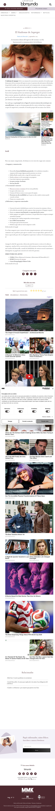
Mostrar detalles (46, 416)
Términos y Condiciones (36, 803)
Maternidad (36, 12)
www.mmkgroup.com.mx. (36, 805)
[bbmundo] (28, 4)
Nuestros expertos (8, 15)
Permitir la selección (27, 421)
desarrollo (14, 295)
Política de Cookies (27, 803)
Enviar (36, 750)
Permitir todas (44, 421)
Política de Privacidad (18, 803)
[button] (5, 4)
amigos (48, 105)
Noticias (46, 12)
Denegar (10, 421)
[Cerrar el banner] (52, 388)
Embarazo (5, 12)
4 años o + (27, 28)
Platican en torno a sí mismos (17, 189)
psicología (24, 295)
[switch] (21, 411)
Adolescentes (24, 12)
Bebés (13, 12)
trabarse (16, 177)
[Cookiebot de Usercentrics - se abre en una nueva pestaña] (43, 389)
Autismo (23, 259)
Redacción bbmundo (22, 36)
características (42, 90)
